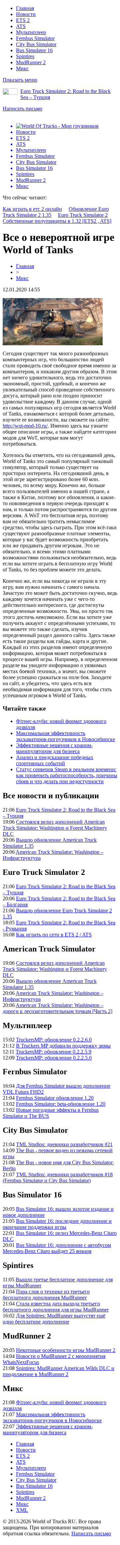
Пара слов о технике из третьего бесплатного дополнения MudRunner (46, 1294)
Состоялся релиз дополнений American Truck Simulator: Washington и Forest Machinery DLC (55, 828)
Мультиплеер (31, 32)
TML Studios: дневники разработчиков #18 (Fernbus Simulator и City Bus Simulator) (58, 1177)
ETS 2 (23, 20)
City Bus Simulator (36, 44)
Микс (22, 68)
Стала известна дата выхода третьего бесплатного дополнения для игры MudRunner (56, 1306)
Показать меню (20, 80)
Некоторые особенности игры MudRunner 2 (65, 1350)
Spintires (25, 56)
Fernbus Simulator (35, 38)
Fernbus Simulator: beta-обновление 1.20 (60, 1104)
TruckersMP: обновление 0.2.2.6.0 (54, 1039)
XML (22, 1510)
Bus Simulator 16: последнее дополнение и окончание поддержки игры (57, 1224)
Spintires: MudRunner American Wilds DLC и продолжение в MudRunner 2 (58, 1371)
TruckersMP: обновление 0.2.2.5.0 (54, 1058)
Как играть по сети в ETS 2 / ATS (54, 934)
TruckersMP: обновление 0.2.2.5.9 (53, 1052)
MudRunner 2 (31, 62)
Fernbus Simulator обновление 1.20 (55, 1098)
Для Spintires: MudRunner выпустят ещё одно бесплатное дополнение (54, 1319)
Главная (25, 8)
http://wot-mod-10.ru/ (25, 426)
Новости (26, 14)
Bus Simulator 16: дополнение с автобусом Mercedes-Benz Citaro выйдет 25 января (57, 1248)
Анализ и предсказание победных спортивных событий (54, 760)
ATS (21, 26)
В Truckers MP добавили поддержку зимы (63, 1046)
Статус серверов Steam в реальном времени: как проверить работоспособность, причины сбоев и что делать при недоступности (66, 775)
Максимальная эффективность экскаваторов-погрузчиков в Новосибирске (65, 736)
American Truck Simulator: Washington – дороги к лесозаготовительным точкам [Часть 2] (57, 1008)
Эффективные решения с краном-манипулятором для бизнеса (54, 748)
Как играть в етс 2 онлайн (32, 209)
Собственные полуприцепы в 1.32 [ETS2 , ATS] (57, 221)
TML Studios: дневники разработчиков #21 (64, 1144)
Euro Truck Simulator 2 (83, 215)
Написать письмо (22, 108)
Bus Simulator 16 (34, 50)
